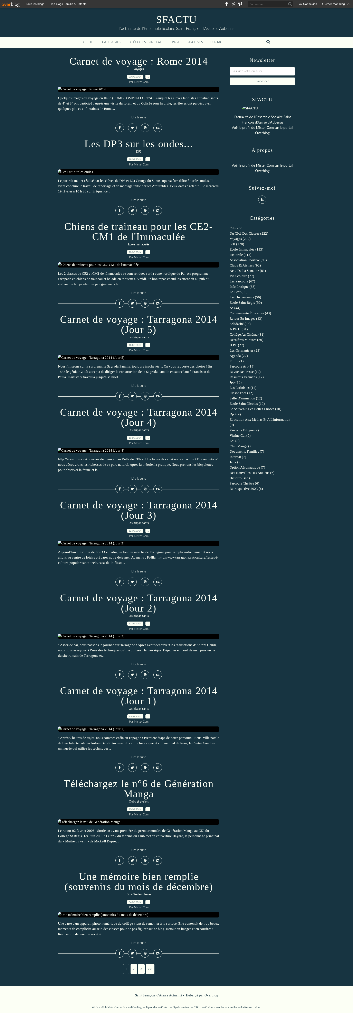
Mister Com (265, 127)
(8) (235, 441)
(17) (245, 372)
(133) (246, 249)
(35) (240, 324)
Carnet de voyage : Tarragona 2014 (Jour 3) (139, 510)
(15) (236, 382)
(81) (248, 271)
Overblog (211, 995)
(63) (243, 287)
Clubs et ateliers (139, 801)
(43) (250, 313)
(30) (246, 340)
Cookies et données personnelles (221, 1007)
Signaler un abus (181, 1007)
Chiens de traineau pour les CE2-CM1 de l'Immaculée (138, 231)
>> (150, 969)
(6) (252, 473)
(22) (239, 356)
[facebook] (226, 4)
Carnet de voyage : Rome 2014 (138, 61)
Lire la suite (138, 117)
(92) (245, 265)
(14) (243, 388)
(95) (248, 260)
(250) (237, 228)
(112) (240, 255)
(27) (237, 345)
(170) (237, 244)
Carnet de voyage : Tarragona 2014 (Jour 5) (139, 324)
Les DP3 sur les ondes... (138, 144)
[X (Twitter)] (233, 4)
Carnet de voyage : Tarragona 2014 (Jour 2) (139, 603)
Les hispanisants (139, 337)
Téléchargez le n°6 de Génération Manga (139, 788)
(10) (247, 404)
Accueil (89, 42)
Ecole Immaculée (138, 244)
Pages (176, 42)
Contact (217, 42)
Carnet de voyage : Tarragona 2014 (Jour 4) (139, 417)
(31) (239, 329)
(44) (235, 308)
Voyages (139, 69)
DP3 (139, 151)
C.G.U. (197, 1007)
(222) (249, 233)
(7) (241, 446)
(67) (242, 281)
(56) (239, 292)
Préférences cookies (250, 1007)
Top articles (151, 1007)
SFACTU (176, 19)
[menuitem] (88, 42)
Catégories (111, 42)
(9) (235, 414)
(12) (241, 393)
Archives (195, 42)
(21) (237, 361)
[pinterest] (240, 4)
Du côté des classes (138, 894)
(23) (245, 350)
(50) (246, 303)
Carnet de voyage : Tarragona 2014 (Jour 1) (139, 696)
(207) (240, 239)
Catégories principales (146, 42)
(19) (242, 366)
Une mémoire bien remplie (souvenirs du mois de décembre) (139, 881)
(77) (242, 276)
